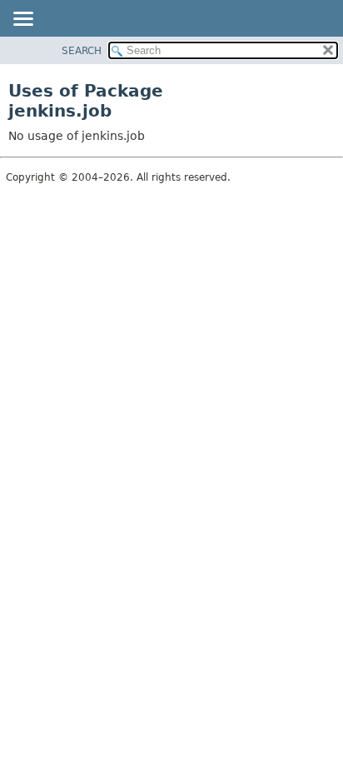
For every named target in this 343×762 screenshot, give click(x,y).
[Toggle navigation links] (22, 20)
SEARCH (82, 51)
